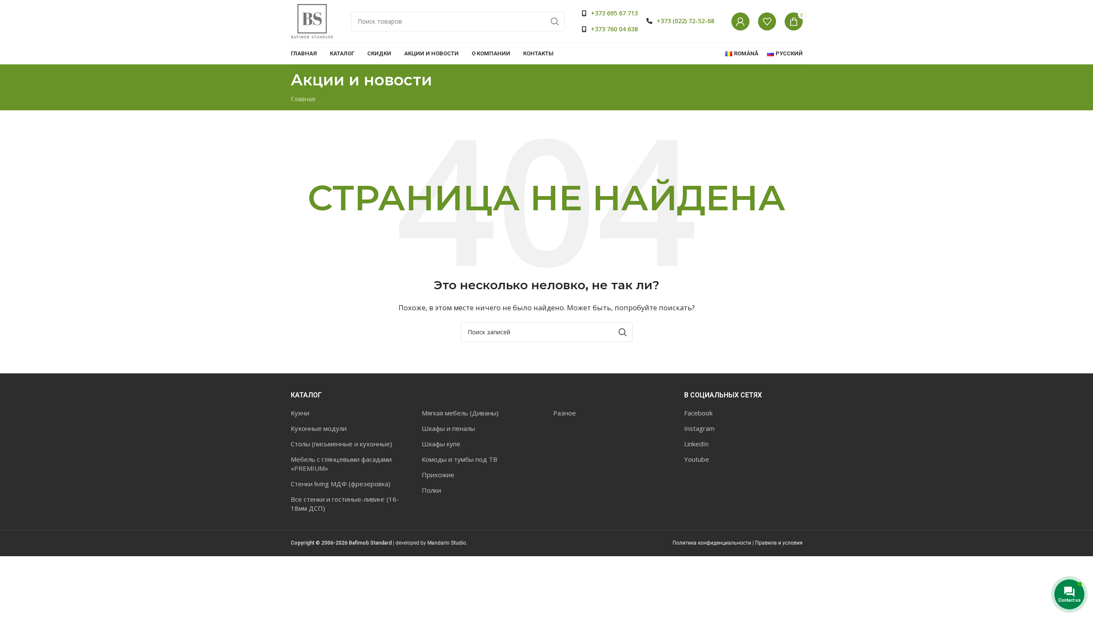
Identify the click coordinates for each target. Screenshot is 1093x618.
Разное (564, 413)
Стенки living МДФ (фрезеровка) (340, 483)
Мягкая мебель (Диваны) (460, 413)
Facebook (698, 413)
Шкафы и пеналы (448, 428)
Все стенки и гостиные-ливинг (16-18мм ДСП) (345, 503)
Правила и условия (779, 543)
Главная (303, 98)
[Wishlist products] (767, 21)
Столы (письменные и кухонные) (341, 443)
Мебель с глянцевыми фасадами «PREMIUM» (341, 464)
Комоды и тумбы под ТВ (459, 459)
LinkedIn (696, 443)
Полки (431, 490)
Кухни (300, 413)
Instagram (699, 428)
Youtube (696, 459)
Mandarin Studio (446, 543)
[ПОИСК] (555, 21)
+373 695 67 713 (614, 13)
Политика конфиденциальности (712, 543)
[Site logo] (312, 20)
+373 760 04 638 (614, 29)
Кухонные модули (319, 428)
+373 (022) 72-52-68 (685, 21)
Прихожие (438, 474)
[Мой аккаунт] (740, 21)
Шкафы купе (441, 443)
